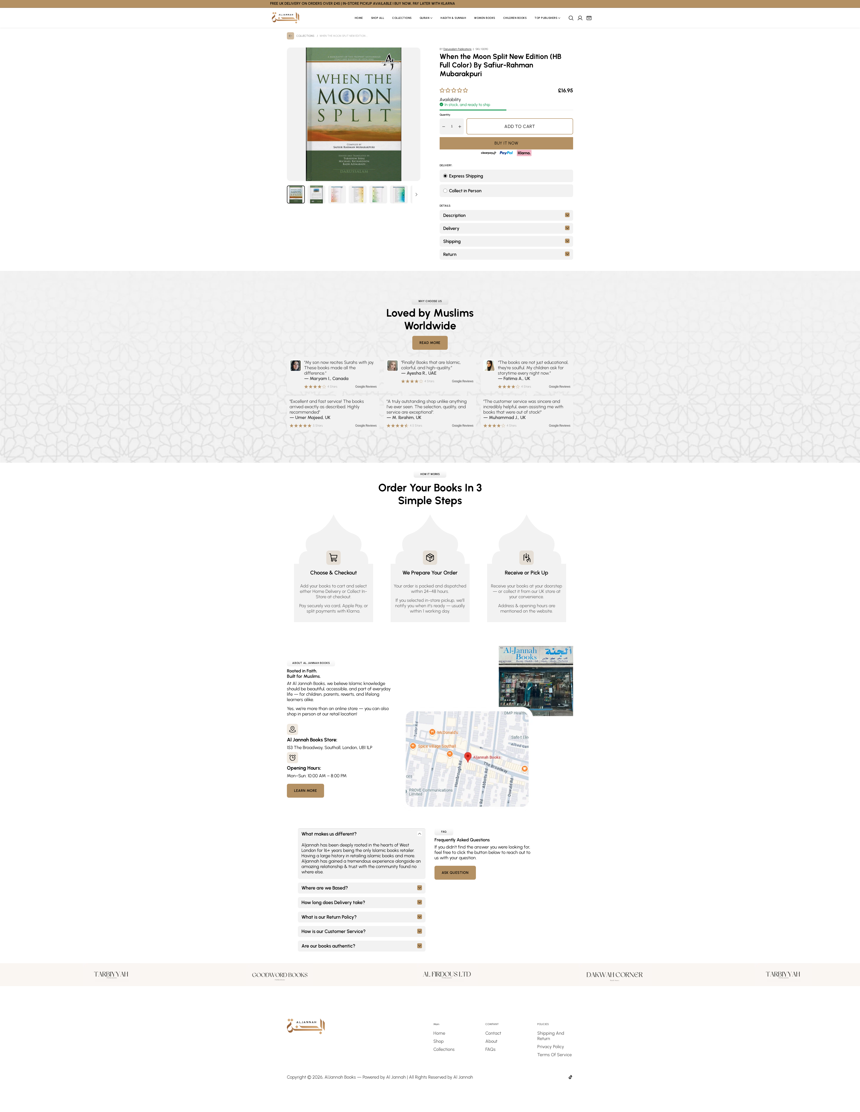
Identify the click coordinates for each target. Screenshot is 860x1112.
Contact (493, 1033)
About (491, 1041)
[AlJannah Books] (285, 18)
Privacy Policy (550, 1046)
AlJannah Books (340, 1077)
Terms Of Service (554, 1054)
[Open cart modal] (589, 18)
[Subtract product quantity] (444, 126)
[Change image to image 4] (358, 194)
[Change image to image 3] (337, 194)
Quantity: (445, 114)
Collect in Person (465, 190)
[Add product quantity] (460, 126)
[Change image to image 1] (296, 194)
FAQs (490, 1049)
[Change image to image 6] (399, 194)
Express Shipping (466, 176)
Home (439, 1033)
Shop (438, 1041)
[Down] (416, 194)
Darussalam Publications (457, 49)
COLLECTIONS (305, 35)
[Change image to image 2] (316, 194)
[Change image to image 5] (378, 194)
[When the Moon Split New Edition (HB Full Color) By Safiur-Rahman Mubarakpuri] (353, 114)
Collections (444, 1049)
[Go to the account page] (580, 18)
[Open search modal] (571, 18)
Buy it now (506, 143)
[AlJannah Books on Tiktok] (570, 1077)
